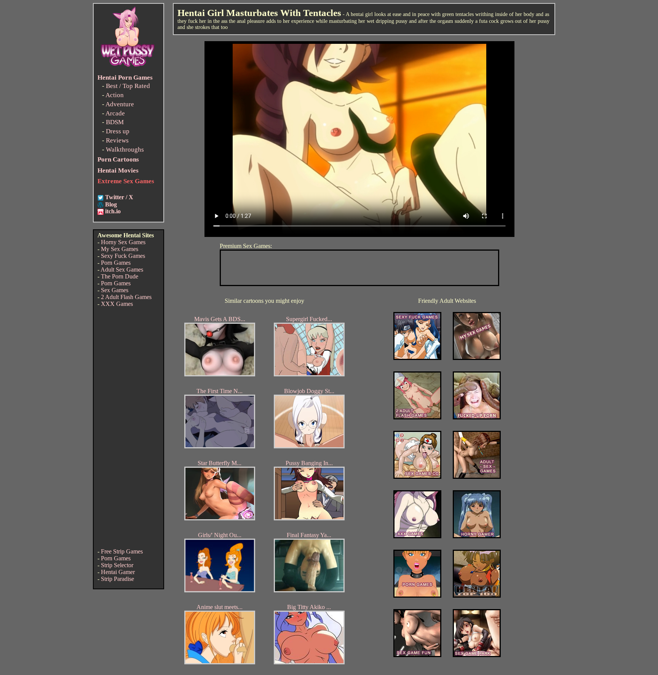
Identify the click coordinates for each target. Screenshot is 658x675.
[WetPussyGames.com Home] (128, 67)
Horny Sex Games (123, 242)
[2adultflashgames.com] (417, 417)
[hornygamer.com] (477, 536)
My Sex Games (119, 249)
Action (114, 95)
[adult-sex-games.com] (477, 476)
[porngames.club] (477, 655)
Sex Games (114, 290)
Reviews (117, 140)
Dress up (117, 131)
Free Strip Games (122, 551)
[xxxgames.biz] (417, 536)
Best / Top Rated (128, 86)
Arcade (115, 113)
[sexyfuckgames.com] (417, 358)
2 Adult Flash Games (126, 297)
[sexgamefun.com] (417, 655)
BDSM (115, 122)
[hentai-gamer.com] (477, 595)
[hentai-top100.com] (477, 417)
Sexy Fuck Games (123, 256)
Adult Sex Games (122, 269)
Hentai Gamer (118, 572)
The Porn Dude (119, 276)
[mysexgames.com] (477, 358)
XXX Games (117, 304)
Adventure (119, 104)
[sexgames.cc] (417, 476)
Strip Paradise (117, 579)
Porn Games (116, 262)
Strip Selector (117, 565)
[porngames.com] (417, 595)
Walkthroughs (125, 149)
